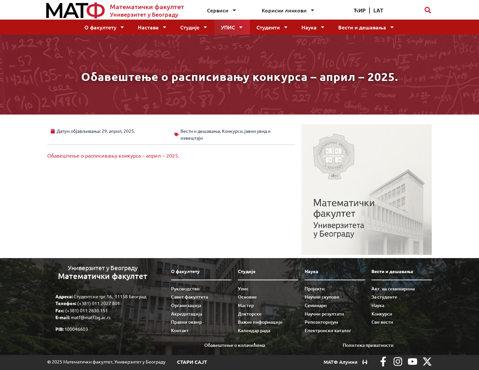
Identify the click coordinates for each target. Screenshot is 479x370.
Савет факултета (189, 297)
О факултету (100, 27)
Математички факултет (147, 6)
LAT (378, 10)
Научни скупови (322, 297)
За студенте (384, 297)
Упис (228, 27)
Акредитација (186, 314)
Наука (309, 27)
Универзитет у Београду (144, 14)
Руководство (185, 288)
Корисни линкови (284, 10)
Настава (148, 27)
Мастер (246, 305)
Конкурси (381, 314)
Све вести (382, 322)
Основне (247, 297)
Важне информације (260, 322)
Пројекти (315, 288)
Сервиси (217, 10)
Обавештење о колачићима (234, 345)
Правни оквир (186, 322)
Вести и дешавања (362, 27)
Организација (186, 305)
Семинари (316, 305)
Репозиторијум (321, 322)
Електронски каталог (328, 330)
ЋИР (360, 10)
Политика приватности (368, 345)
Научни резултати (324, 314)
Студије (189, 27)
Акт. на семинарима (393, 288)
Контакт (180, 330)
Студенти (268, 27)
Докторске (250, 314)
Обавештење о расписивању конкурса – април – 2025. (113, 155)
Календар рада (254, 330)
